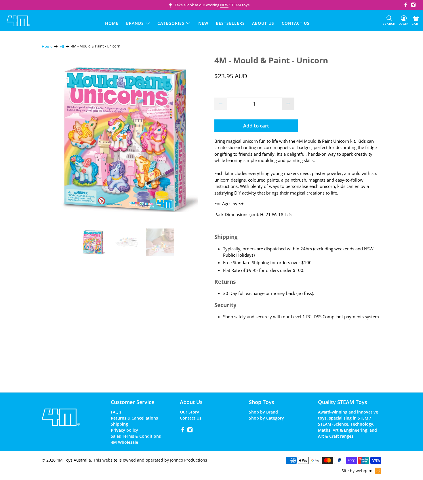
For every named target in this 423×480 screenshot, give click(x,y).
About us (263, 23)
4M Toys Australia (74, 460)
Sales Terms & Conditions (136, 436)
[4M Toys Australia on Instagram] (413, 5)
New (203, 23)
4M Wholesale (124, 442)
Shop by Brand (263, 412)
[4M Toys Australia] (18, 21)
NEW (224, 4)
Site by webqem (357, 470)
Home (112, 23)
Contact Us (190, 418)
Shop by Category (266, 418)
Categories (170, 23)
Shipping (119, 424)
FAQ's (116, 412)
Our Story (189, 412)
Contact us (296, 23)
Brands (135, 23)
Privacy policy (124, 430)
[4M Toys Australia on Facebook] (405, 5)
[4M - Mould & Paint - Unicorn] (125, 139)
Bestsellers (230, 23)
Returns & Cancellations (134, 418)
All (62, 46)
